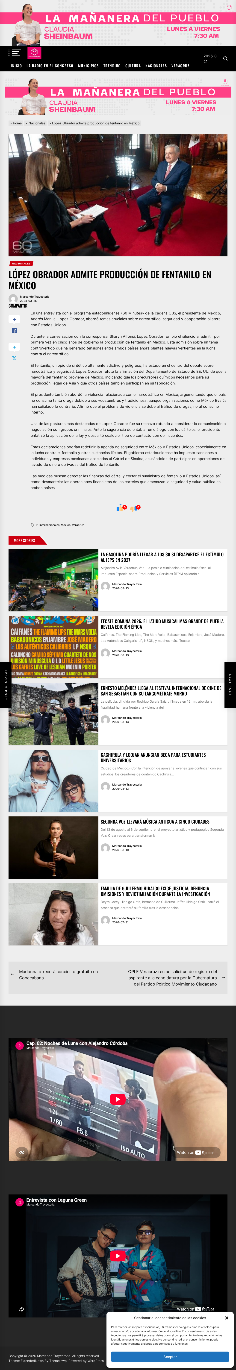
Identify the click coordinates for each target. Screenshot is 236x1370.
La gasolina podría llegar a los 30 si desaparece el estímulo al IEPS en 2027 (162, 557)
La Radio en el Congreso (50, 65)
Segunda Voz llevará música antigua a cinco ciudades (155, 821)
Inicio (16, 65)
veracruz (78, 525)
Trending (112, 65)
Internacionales (49, 525)
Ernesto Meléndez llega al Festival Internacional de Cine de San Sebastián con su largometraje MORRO (161, 690)
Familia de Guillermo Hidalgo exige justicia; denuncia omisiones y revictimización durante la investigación (155, 891)
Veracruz (180, 65)
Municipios (88, 65)
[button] (226, 1318)
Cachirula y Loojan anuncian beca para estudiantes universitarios (153, 757)
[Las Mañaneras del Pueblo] (118, 96)
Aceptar (170, 1357)
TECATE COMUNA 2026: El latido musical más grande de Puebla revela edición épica (162, 624)
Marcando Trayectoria (35, 296)
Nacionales (156, 65)
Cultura (133, 65)
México (66, 525)
